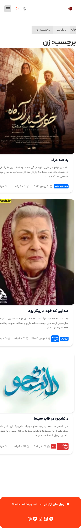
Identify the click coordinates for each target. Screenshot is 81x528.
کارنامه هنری (55, 338)
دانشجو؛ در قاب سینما (51, 419)
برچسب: (43, 29)
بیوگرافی (64, 338)
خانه (73, 29)
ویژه (53, 446)
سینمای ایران (65, 446)
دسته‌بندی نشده (61, 186)
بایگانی (61, 29)
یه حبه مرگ (60, 160)
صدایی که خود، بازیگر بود (48, 311)
